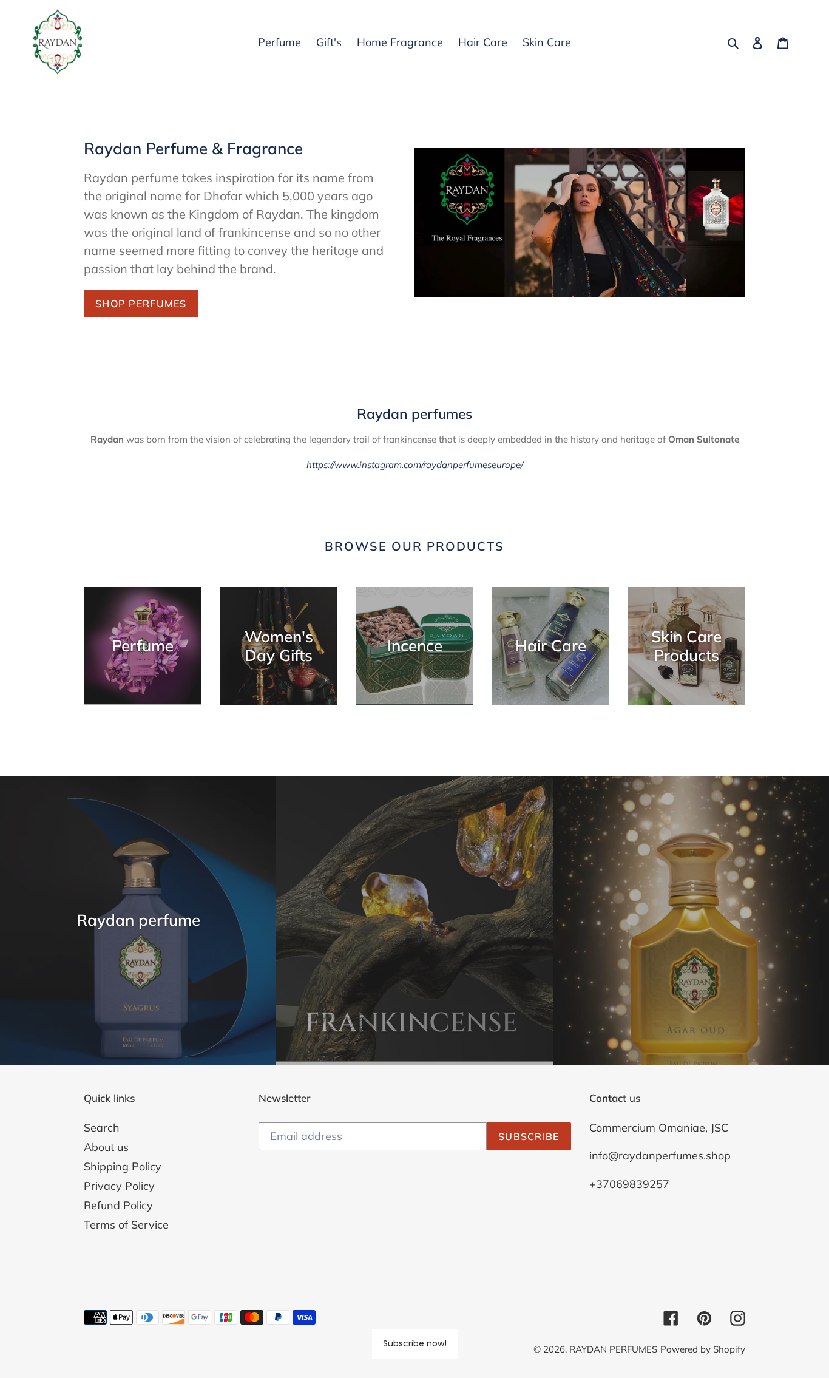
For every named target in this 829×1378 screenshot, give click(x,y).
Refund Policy (118, 1205)
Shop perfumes (141, 303)
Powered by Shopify (702, 1349)
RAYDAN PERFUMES (613, 1349)
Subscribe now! (415, 1343)
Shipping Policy (122, 1166)
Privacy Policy (119, 1186)
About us (106, 1147)
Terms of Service (126, 1225)
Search (102, 1128)
